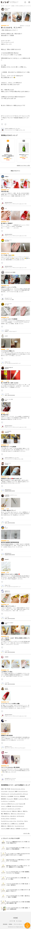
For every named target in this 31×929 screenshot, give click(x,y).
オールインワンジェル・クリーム (18, 788)
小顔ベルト (12, 828)
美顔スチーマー (10, 826)
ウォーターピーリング (19, 826)
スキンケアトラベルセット (17, 806)
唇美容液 (16, 798)
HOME (15, 918)
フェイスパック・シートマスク (14, 808)
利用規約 (10, 924)
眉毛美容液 (22, 796)
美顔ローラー (4, 826)
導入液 (8, 788)
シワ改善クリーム (14, 823)
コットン (3, 806)
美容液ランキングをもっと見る (23, 165)
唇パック (26, 798)
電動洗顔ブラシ (7, 813)
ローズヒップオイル (5, 818)
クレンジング (11, 791)
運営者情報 (5, 924)
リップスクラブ (11, 801)
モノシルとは (18, 920)
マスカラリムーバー (5, 793)
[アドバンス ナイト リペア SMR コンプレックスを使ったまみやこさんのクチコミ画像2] (17, 17)
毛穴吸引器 (18, 828)
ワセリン (26, 821)
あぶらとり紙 (22, 803)
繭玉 (2, 813)
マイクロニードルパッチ (6, 811)
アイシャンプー (9, 798)
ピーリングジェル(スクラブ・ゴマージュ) (19, 793)
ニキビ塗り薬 (21, 823)
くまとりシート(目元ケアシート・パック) (10, 803)
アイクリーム (16, 796)
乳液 (5, 788)
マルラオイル (13, 818)
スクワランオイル (20, 816)
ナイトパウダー (4, 791)
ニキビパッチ (4, 808)
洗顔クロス (14, 811)
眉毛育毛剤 (3, 798)
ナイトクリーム (20, 821)
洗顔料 (16, 791)
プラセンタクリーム (5, 816)
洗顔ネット (20, 811)
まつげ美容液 (10, 796)
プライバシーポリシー (18, 924)
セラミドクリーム (21, 813)
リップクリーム (4, 801)
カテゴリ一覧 (12, 920)
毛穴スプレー (4, 796)
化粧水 (2, 788)
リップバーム (21, 798)
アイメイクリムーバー (23, 791)
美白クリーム (14, 813)
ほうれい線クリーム (5, 823)
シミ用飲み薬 (8, 806)
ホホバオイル (13, 816)
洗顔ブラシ (25, 811)
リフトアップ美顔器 (5, 828)
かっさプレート (24, 828)
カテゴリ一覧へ (26, 833)
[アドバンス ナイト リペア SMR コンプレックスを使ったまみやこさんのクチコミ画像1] (6, 17)
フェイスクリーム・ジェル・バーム (8, 821)
